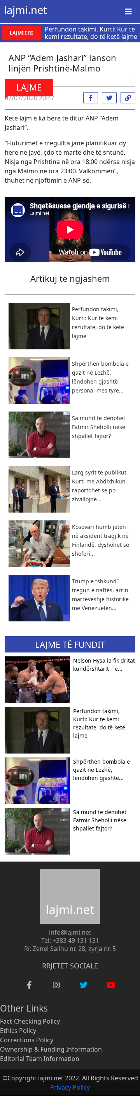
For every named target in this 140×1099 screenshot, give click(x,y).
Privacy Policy (70, 1087)
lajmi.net (25, 10)
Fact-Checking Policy (30, 1021)
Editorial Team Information (39, 1058)
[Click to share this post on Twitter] (107, 97)
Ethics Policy (18, 1030)
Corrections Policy (26, 1040)
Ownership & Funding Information (51, 1049)
